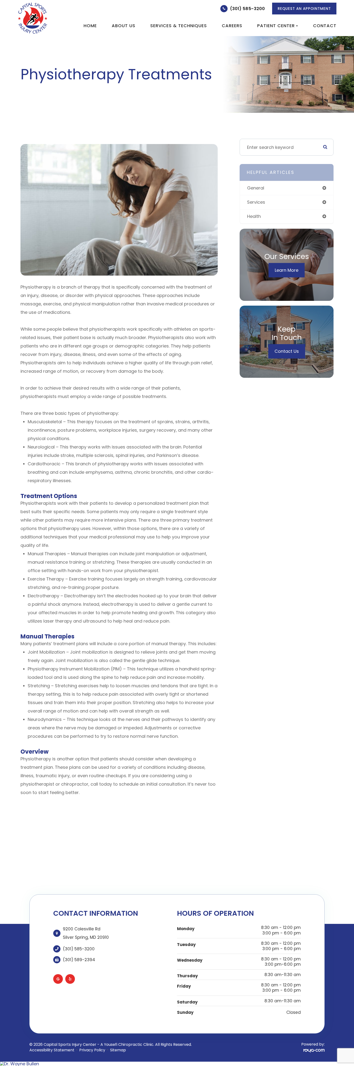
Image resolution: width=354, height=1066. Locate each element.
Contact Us (287, 351)
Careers (232, 26)
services (256, 202)
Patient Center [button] (276, 26)
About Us (123, 26)
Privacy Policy (92, 1050)
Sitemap (118, 1050)
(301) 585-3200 (247, 9)
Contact (324, 26)
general (255, 188)
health (254, 216)
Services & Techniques (178, 26)
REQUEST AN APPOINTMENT (304, 8)
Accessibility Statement (51, 1050)
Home (90, 26)
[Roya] (314, 1050)
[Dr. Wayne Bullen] (177, 1064)
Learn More (286, 270)
